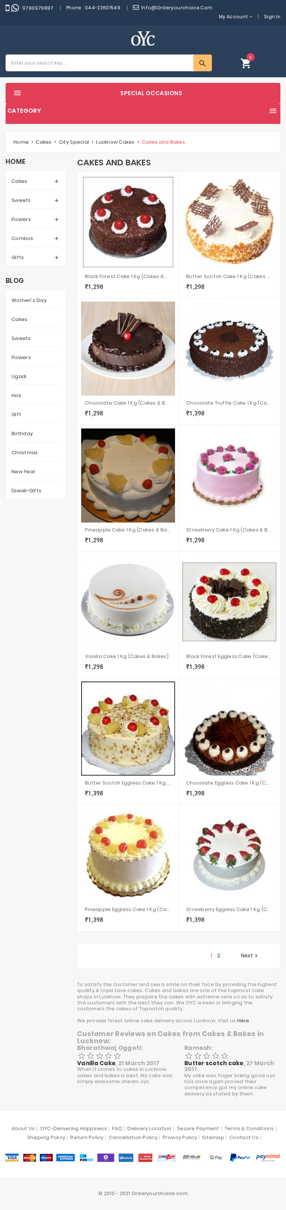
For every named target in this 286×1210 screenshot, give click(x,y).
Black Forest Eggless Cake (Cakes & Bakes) (229, 656)
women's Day (29, 300)
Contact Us (243, 1137)
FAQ (117, 1128)
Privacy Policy (180, 1137)
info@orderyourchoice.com (177, 7)
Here (243, 1020)
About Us (23, 1128)
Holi (16, 395)
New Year (23, 471)
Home (15, 161)
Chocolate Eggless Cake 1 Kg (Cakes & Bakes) (229, 782)
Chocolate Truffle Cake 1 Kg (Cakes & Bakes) (229, 402)
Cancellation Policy (133, 1137)
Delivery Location (149, 1128)
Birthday (22, 433)
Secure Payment (198, 1128)
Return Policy (86, 1137)
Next (250, 955)
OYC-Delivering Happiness (73, 1128)
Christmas (25, 452)
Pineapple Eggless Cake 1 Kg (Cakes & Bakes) (128, 909)
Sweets (21, 200)
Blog (15, 280)
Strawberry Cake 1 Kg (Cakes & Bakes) (229, 529)
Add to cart (95, 287)
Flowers (21, 219)
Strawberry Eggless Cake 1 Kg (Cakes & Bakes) (229, 909)
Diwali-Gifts (26, 490)
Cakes (19, 181)
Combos (23, 238)
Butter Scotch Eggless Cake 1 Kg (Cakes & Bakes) (128, 782)
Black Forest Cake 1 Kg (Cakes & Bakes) (128, 276)
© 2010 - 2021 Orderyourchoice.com (143, 1193)
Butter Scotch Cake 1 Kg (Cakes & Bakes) (229, 276)
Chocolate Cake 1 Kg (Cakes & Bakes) (128, 402)
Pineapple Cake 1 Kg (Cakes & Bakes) (128, 529)
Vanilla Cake (96, 1063)
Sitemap (213, 1137)
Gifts (18, 257)
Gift (16, 414)
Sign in (272, 16)
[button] (246, 62)
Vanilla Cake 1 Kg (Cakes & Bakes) (127, 656)
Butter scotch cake (214, 1063)
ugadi (19, 376)
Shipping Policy (46, 1137)
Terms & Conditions (249, 1128)
